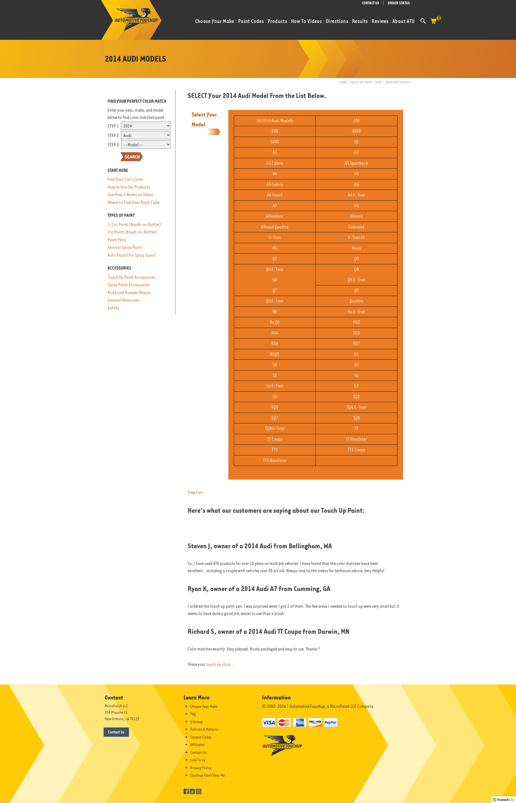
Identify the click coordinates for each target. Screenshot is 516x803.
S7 (356, 385)
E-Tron (275, 237)
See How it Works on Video (130, 194)
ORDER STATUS (399, 3)
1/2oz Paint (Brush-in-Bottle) (134, 224)
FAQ (193, 714)
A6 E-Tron (356, 194)
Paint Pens (117, 239)
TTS (275, 449)
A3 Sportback (356, 163)
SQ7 (274, 417)
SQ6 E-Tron (356, 407)
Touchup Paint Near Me (207, 775)
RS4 (274, 332)
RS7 (356, 343)
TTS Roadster (274, 460)
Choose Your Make (204, 706)
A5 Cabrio (274, 184)
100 (356, 120)
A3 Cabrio (274, 163)
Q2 (275, 258)
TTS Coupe (356, 449)
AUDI (378, 82)
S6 (356, 375)
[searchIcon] (423, 21)
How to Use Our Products (129, 187)
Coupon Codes (201, 737)
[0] (433, 23)
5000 (274, 141)
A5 (356, 173)
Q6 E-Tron (356, 279)
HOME (343, 82)
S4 (356, 364)
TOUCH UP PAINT (361, 82)
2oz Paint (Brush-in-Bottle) (132, 232)
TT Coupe (274, 439)
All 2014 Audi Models (275, 120)
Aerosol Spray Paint (125, 247)
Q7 (275, 290)
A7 (275, 205)
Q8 (356, 290)
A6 (356, 184)
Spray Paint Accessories (129, 284)
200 (274, 131)
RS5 (356, 332)
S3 (275, 364)
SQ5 (274, 407)
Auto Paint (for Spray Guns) (132, 255)
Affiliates (197, 744)
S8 (275, 396)
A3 (356, 152)
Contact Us (116, 732)
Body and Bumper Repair (129, 292)
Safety (113, 307)
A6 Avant (275, 194)
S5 (275, 375)
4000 (356, 131)
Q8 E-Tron (274, 300)
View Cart (195, 492)
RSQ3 (274, 354)
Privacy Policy (200, 768)
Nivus (356, 248)
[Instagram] (198, 791)
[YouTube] (192, 791)
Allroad (356, 216)
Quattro (356, 300)
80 (356, 141)
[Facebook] (186, 791)
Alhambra (274, 216)
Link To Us (197, 760)
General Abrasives (123, 300)
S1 (356, 354)
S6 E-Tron (274, 385)
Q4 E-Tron (274, 269)
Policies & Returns (204, 729)
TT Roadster (356, 439)
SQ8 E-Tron (274, 428)
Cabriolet (356, 226)
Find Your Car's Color (125, 179)
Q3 (356, 258)
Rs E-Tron (356, 311)
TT (356, 428)
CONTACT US (370, 3)
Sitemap (196, 722)
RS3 (356, 322)
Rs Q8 (275, 322)
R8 (275, 311)
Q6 (275, 279)
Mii (274, 248)
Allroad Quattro (274, 226)
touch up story (218, 664)
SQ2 (356, 396)
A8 (356, 205)
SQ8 (356, 417)
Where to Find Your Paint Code (134, 202)
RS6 (274, 343)
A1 (275, 152)
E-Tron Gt (356, 237)
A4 (275, 173)
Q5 (356, 269)
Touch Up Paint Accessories (132, 277)
